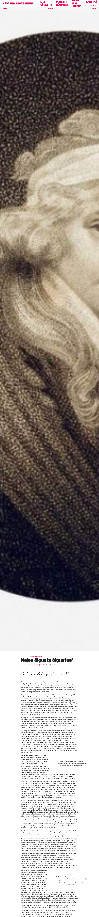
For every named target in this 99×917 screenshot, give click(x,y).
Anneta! (91, 1)
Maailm (94, 8)
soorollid (49, 664)
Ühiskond (49, 8)
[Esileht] (17, 3)
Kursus (76, 6)
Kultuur (4, 8)
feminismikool (36, 664)
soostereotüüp (55, 664)
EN (93, 5)
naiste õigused (43, 664)
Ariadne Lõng (29, 664)
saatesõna (60, 675)
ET (91, 5)
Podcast (61, 2)
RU (95, 5)
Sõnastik (46, 4)
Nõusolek (62, 4)
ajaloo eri (23, 664)
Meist (44, 2)
